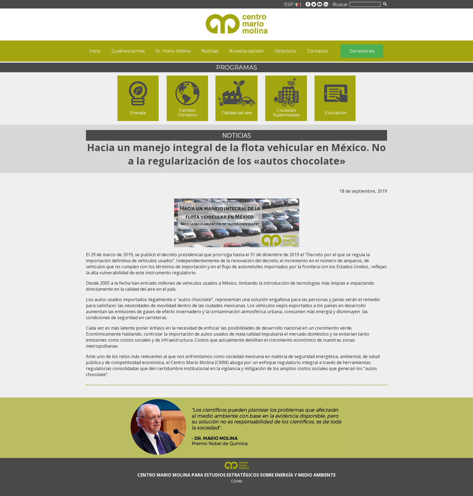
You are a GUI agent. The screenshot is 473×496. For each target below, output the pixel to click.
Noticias (209, 51)
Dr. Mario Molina (173, 51)
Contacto (317, 51)
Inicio (94, 51)
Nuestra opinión (246, 51)
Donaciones (361, 51)
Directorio (285, 51)
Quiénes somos (128, 51)
